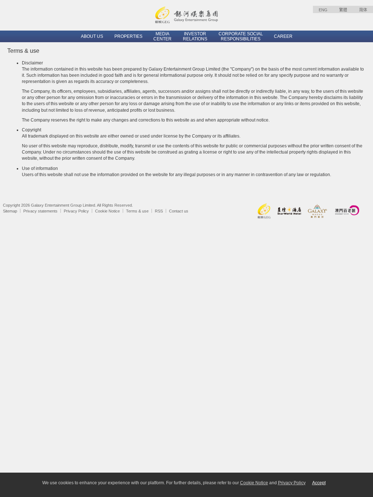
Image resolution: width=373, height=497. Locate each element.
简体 (363, 10)
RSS (159, 211)
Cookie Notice (107, 211)
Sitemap (10, 211)
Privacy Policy (76, 211)
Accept (319, 482)
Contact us (178, 211)
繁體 (343, 10)
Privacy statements (40, 211)
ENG (323, 10)
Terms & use (137, 211)
